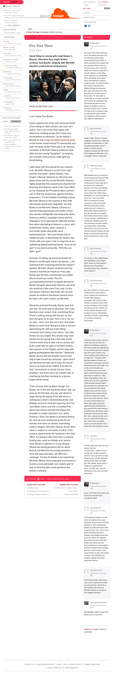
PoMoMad (95, 43)
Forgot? (105, 2)
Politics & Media (11, 66)
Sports (8, 54)
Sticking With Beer (71, 494)
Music (7, 41)
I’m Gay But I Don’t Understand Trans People (20, 92)
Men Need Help (10, 49)
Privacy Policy (75, 664)
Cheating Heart (33, 488)
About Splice (90, 17)
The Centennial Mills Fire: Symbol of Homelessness (21, 67)
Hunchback (95, 128)
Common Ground (10, 61)
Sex (6, 90)
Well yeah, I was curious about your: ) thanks (12, 11)
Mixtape (8, 108)
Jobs (59, 664)
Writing (8, 72)
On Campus (9, 84)
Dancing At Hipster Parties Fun (39, 494)
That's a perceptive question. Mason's (11, 21)
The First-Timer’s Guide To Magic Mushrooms (71, 488)
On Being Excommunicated (14, 74)
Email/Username (89, 2)
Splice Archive (10, 30)
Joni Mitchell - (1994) (18, 43)
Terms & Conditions (91, 664)
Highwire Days (9, 104)
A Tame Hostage (32, 32)
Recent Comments (13, 6)
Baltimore (9, 102)
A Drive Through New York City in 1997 (17, 98)
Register (87, 629)
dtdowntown (96, 166)
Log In (87, 13)
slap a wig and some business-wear (57, 140)
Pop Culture (10, 48)
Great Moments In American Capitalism (42, 491)
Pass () (103, 2)
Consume (8, 78)
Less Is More (73, 491)
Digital (8, 96)
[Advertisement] (57, 645)
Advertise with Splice (45, 664)
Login (96, 629)
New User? (87, 8)
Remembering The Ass (12, 110)
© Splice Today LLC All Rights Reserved (62, 668)
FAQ (65, 664)
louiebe (93, 436)
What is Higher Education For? (15, 86)
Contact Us (29, 664)
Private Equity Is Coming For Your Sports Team (20, 55)
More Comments (13, 25)
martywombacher (98, 602)
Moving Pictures (11, 60)
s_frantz (13, 2)
